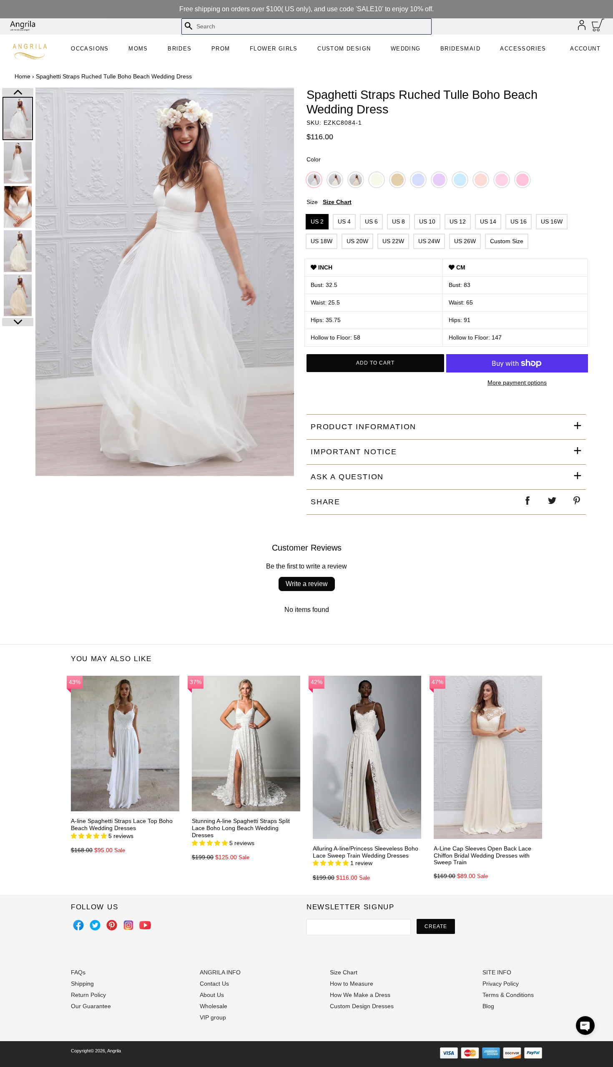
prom (220, 48)
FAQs (78, 972)
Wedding (406, 48)
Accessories (523, 48)
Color (313, 159)
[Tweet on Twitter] (552, 502)
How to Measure (351, 983)
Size (329, 202)
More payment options (517, 382)
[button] (585, 1025)
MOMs (138, 48)
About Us (212, 995)
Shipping (82, 983)
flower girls (274, 48)
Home (22, 76)
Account (585, 48)
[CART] (598, 27)
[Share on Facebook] (528, 502)
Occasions (90, 48)
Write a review (307, 583)
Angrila (114, 1050)
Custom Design (344, 48)
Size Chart (337, 202)
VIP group (213, 1017)
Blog (488, 1006)
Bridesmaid (460, 48)
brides (179, 48)
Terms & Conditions (508, 995)
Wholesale (213, 1006)
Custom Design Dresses (362, 1006)
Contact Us (214, 983)
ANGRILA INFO (220, 972)
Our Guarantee (91, 1006)
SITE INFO (496, 972)
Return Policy (88, 995)
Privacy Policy (500, 983)
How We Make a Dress (360, 995)
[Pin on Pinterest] (577, 502)
